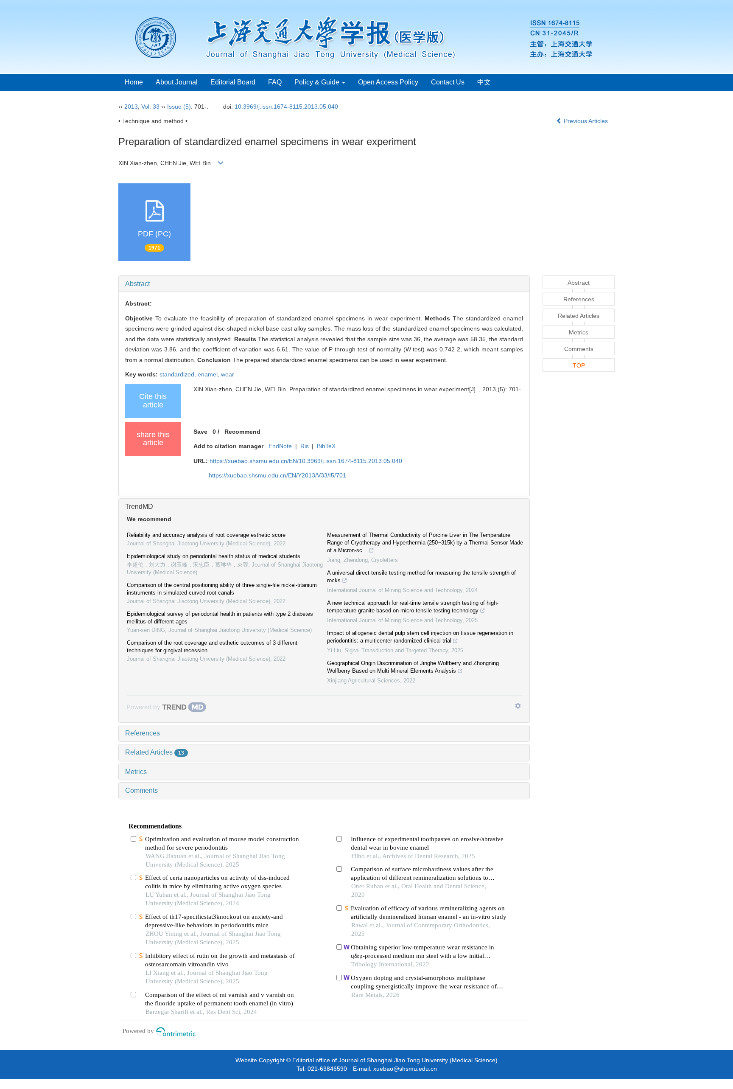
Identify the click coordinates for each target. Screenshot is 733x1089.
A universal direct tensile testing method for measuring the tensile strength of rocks (421, 577)
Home (134, 82)
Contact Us (447, 82)
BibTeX (326, 446)
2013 (131, 106)
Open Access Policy (388, 82)
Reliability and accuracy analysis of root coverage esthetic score (206, 535)
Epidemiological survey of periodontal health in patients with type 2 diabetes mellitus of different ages (220, 618)
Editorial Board (232, 82)
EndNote (280, 446)
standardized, (178, 374)
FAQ (275, 82)
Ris (304, 446)
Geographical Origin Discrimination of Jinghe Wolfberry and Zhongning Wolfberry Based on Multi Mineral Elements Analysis (413, 667)
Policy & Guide (317, 82)
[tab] (324, 284)
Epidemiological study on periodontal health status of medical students (213, 556)
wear (227, 374)
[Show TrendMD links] (518, 705)
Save (200, 431)
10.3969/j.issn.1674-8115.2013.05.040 (286, 106)
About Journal (177, 82)
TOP (579, 365)
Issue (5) (179, 106)
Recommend (242, 431)
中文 (484, 82)
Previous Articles (586, 121)
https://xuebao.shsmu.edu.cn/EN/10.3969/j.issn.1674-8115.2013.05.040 (306, 460)
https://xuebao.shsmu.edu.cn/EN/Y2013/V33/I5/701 (277, 475)
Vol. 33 (150, 106)
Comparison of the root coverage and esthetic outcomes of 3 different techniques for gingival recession (212, 647)
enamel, (209, 374)
